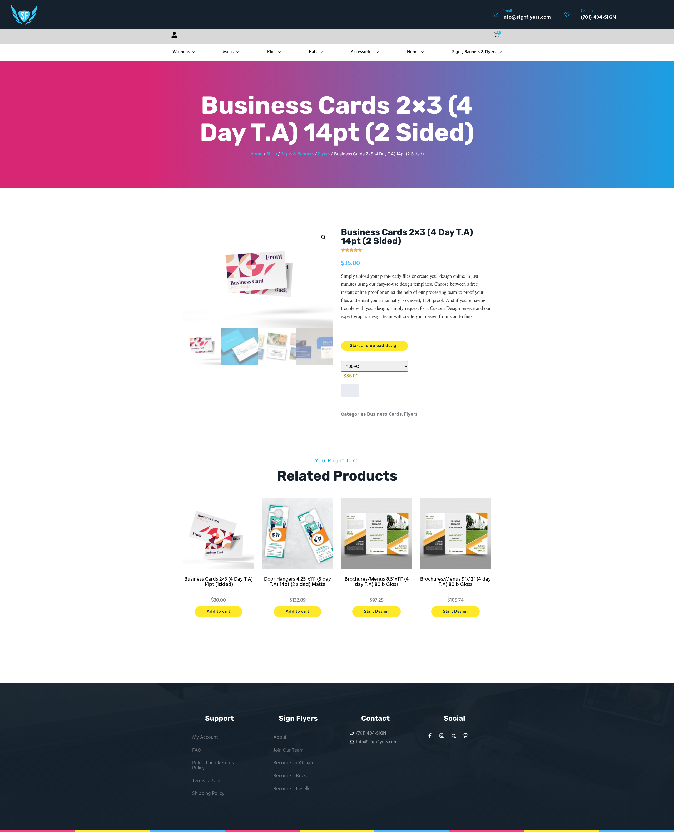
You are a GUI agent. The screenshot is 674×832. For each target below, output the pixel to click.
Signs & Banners (297, 154)
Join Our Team (288, 750)
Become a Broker (291, 776)
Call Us (587, 11)
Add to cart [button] (218, 611)
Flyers (324, 154)
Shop (272, 154)
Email (507, 11)
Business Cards (384, 414)
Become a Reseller (292, 789)
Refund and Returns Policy (213, 765)
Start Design (376, 611)
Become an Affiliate (294, 763)
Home (256, 154)
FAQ (196, 750)
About (280, 737)
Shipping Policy (208, 794)
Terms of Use (206, 781)
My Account (205, 737)
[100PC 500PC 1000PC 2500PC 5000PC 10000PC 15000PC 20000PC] (374, 366)
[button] (323, 237)
